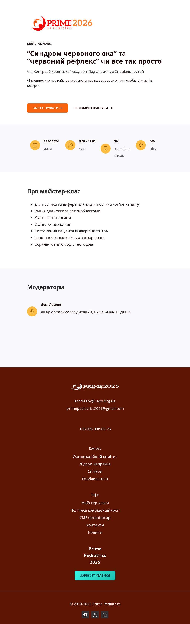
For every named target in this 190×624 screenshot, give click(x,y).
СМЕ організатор (95, 517)
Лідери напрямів (95, 463)
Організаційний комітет (95, 456)
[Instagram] (104, 614)
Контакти (95, 524)
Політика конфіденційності (95, 510)
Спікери (95, 471)
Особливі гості (95, 478)
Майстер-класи (95, 502)
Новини (95, 532)
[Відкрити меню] (182, 7)
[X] (95, 614)
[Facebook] (85, 614)
